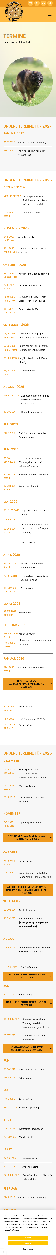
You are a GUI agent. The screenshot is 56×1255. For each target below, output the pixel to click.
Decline (28, 1243)
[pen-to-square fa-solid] (37, 3)
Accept (28, 1238)
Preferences (28, 1249)
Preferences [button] (15, 1230)
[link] (51, 684)
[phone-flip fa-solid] (50, 3)
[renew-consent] (3, 1252)
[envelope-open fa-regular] (43, 3)
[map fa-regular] (30, 3)
